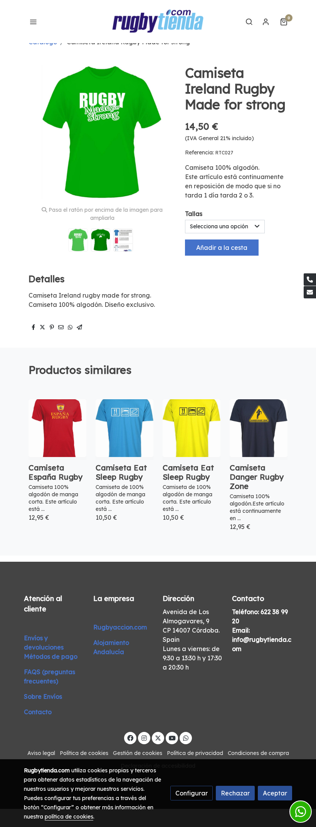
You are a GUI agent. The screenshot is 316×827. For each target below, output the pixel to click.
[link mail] (310, 292)
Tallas (193, 214)
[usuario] (266, 21)
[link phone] (310, 279)
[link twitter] (158, 738)
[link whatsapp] (186, 738)
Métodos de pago (50, 656)
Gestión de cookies (137, 753)
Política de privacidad (195, 753)
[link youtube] (172, 738)
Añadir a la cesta (221, 247)
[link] (158, 21)
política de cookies (69, 816)
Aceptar (275, 793)
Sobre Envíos (43, 696)
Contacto (38, 712)
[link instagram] (144, 738)
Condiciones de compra (258, 753)
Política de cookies (84, 753)
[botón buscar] (249, 21)
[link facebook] (130, 738)
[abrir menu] (33, 21)
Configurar (191, 793)
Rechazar (235, 793)
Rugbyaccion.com (120, 627)
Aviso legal (41, 753)
